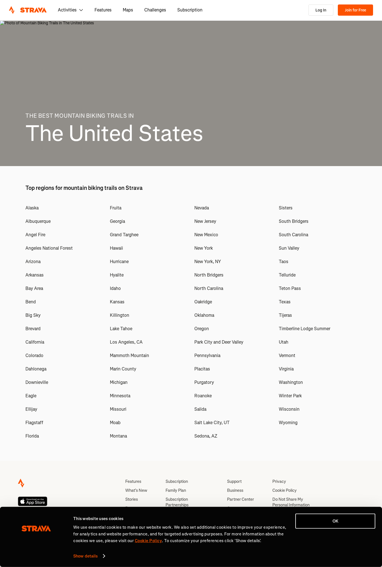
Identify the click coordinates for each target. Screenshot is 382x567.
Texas (285, 302)
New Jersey (205, 221)
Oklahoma (204, 315)
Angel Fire (35, 235)
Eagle (30, 396)
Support (234, 481)
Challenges (155, 10)
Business (235, 490)
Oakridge (203, 302)
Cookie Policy (284, 490)
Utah (283, 342)
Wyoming (288, 423)
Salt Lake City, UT (212, 423)
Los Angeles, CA (126, 342)
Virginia (286, 369)
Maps (128, 10)
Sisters (286, 208)
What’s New (136, 490)
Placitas (202, 369)
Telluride (287, 275)
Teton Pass (290, 288)
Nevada (201, 208)
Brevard (33, 329)
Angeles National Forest (49, 248)
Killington (119, 315)
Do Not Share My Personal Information (291, 502)
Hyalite (117, 275)
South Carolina (293, 235)
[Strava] (28, 10)
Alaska (32, 208)
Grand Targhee (124, 235)
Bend (30, 302)
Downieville (36, 382)
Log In (320, 10)
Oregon (201, 329)
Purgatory (204, 382)
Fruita (115, 208)
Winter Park (290, 396)
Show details (85, 556)
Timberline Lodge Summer (304, 329)
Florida (32, 436)
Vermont (287, 355)
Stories (131, 499)
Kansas (117, 302)
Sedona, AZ (205, 436)
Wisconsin (289, 409)
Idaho (115, 288)
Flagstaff (34, 423)
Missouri (118, 409)
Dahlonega (35, 369)
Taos (283, 261)
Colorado (34, 355)
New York (203, 248)
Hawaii (116, 248)
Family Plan (176, 490)
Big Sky (33, 315)
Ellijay (31, 409)
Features (103, 10)
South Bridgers (293, 221)
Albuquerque (38, 221)
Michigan (119, 382)
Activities (67, 10)
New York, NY (207, 261)
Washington (291, 382)
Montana (118, 436)
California (34, 342)
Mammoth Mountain (129, 355)
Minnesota (120, 396)
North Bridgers (208, 275)
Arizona (33, 261)
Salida (200, 409)
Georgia (117, 221)
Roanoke (203, 396)
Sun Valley (289, 248)
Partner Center (240, 499)
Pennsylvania (207, 355)
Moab (115, 423)
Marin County (123, 369)
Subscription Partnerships (177, 502)
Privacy (279, 481)
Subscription (189, 10)
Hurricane (119, 261)
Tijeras (285, 315)
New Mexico (206, 235)
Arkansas (34, 275)
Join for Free (355, 10)
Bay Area (34, 288)
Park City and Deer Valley (218, 342)
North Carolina (208, 288)
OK (335, 521)
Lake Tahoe (121, 329)
